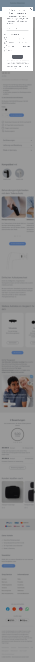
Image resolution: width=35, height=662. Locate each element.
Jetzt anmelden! (17, 57)
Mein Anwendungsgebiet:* (12, 34)
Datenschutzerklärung (11, 63)
